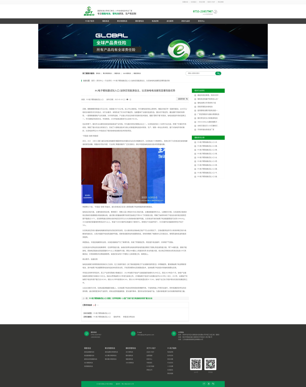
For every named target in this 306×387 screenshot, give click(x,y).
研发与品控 (185, 21)
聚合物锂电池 (122, 21)
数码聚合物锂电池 (110, 359)
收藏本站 (185, 2)
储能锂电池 (137, 73)
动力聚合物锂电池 (110, 355)
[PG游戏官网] (89, 11)
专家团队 (149, 363)
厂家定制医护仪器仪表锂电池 (208, 114)
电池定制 (155, 21)
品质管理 (149, 355)
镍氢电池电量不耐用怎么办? (207, 99)
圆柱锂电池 (139, 21)
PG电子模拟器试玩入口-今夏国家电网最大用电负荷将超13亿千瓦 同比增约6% (208, 173)
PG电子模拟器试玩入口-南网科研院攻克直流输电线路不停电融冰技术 (208, 150)
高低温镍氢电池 (89, 352)
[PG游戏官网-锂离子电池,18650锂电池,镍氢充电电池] (153, 46)
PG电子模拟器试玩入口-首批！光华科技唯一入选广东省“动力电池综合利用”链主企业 (120, 298)
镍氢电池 (105, 21)
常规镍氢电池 (88, 366)
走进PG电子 (150, 352)
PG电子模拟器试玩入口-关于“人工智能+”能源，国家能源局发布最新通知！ (208, 142)
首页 (93, 81)
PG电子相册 (150, 366)
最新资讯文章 (199, 137)
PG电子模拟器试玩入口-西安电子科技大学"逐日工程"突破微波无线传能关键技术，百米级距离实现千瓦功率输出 (208, 161)
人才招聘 (170, 366)
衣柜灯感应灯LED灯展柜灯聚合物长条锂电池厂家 (208, 126)
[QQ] (208, 385)
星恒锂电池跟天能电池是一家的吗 (208, 110)
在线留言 (194, 2)
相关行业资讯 (199, 90)
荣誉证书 (149, 370)
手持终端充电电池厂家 (205, 129)
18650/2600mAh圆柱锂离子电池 (208, 122)
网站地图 (221, 2)
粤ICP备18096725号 (128, 384)
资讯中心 (201, 21)
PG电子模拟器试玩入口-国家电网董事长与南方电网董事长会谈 (208, 146)
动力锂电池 (129, 352)
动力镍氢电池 (88, 363)
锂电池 (98, 73)
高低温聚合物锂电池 (111, 352)
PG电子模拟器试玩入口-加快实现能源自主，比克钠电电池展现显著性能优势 (141, 81)
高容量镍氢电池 (89, 355)
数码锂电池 (129, 355)
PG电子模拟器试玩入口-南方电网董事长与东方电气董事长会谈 (208, 165)
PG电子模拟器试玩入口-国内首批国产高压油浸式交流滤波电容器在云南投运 (208, 169)
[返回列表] (182, 100)
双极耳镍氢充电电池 (205, 107)
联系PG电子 (211, 2)
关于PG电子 (151, 348)
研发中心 (149, 359)
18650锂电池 (127, 73)
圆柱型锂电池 (131, 348)
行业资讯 (108, 81)
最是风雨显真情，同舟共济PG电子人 (208, 95)
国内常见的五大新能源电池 (207, 118)
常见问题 (202, 2)
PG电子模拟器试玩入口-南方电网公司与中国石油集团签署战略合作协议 (208, 154)
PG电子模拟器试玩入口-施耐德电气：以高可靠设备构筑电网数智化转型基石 (208, 176)
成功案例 (170, 21)
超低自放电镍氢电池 (90, 359)
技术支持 (170, 355)
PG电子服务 (171, 348)
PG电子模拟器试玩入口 (102, 313)
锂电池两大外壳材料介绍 (206, 103)
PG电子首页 (89, 21)
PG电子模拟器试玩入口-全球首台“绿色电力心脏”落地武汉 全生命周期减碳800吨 (208, 157)
